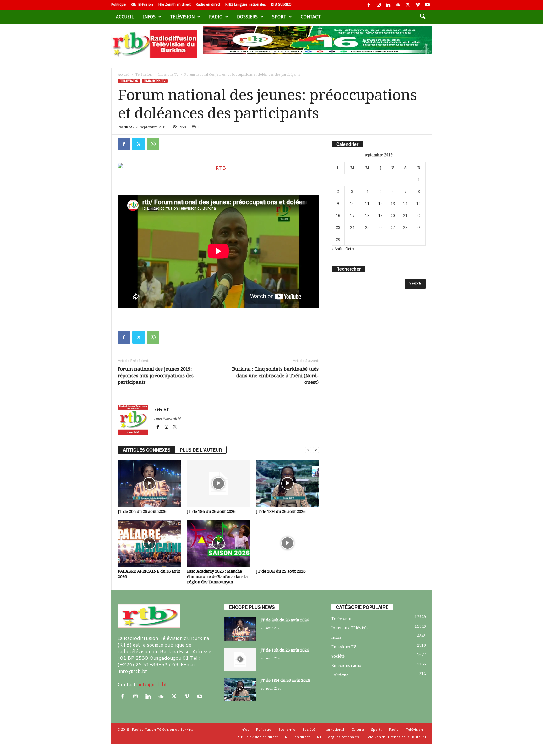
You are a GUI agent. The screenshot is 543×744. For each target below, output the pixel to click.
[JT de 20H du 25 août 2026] (287, 543)
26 (380, 227)
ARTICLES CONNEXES (146, 450)
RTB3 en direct (297, 737)
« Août (337, 249)
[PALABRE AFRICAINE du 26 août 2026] (149, 543)
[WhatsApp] (153, 144)
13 (393, 203)
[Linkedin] (388, 5)
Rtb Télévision (142, 5)
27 (393, 227)
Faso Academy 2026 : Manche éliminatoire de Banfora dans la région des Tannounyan (217, 576)
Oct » (349, 249)
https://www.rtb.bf (167, 419)
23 (338, 227)
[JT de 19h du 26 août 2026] (218, 483)
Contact (311, 16)
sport (279, 16)
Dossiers (247, 16)
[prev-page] (308, 450)
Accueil (125, 16)
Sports (376, 729)
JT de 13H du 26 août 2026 (280, 511)
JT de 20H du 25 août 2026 (280, 571)
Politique (118, 5)
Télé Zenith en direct (174, 5)
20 (393, 215)
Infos (149, 16)
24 (352, 227)
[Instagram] (378, 5)
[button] (423, 17)
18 (367, 215)
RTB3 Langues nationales (245, 5)
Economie (286, 729)
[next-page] (316, 450)
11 (367, 203)
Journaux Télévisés (349, 628)
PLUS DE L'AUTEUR (201, 450)
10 (352, 203)
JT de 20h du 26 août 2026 (142, 511)
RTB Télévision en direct (257, 737)
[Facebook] (369, 5)
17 (352, 215)
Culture (357, 729)
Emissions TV (168, 74)
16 (338, 215)
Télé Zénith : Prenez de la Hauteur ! (396, 737)
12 (380, 203)
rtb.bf (128, 127)
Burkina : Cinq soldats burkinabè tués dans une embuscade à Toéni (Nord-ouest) (275, 375)
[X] (408, 5)
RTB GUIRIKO (281, 5)
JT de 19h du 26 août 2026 (211, 511)
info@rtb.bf (153, 684)
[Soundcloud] (398, 5)
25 (367, 227)
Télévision (182, 16)
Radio (215, 16)
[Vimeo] (417, 5)
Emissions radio (346, 665)
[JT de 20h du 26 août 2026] (149, 483)
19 (380, 215)
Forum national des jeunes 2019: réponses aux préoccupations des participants (156, 375)
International (333, 729)
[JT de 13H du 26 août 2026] (287, 483)
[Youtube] (427, 5)
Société (338, 656)
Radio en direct (208, 5)
